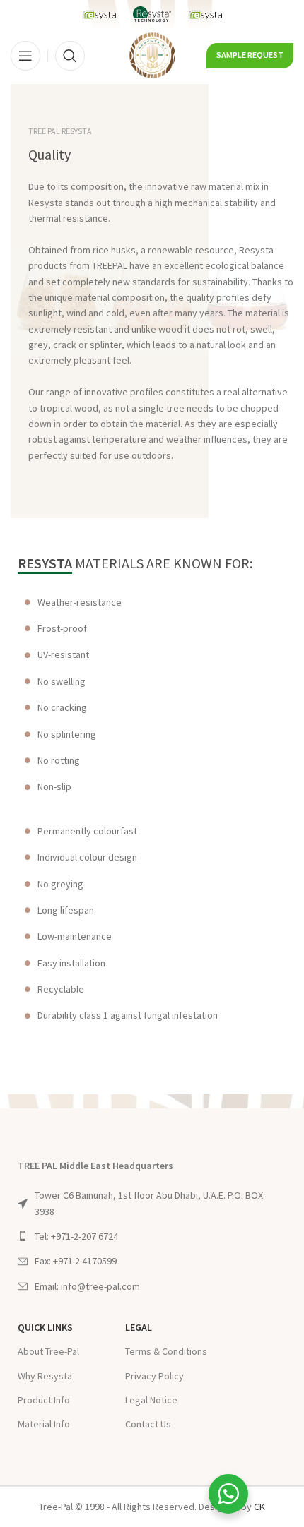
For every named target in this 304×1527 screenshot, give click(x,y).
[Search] (70, 56)
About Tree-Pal (48, 1351)
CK (259, 1506)
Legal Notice (151, 1400)
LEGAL (138, 1327)
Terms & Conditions (166, 1351)
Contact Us (148, 1424)
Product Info (44, 1400)
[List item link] (152, 1236)
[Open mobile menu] (25, 56)
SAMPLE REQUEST (249, 54)
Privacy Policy (154, 1376)
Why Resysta (45, 1376)
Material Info (44, 1424)
